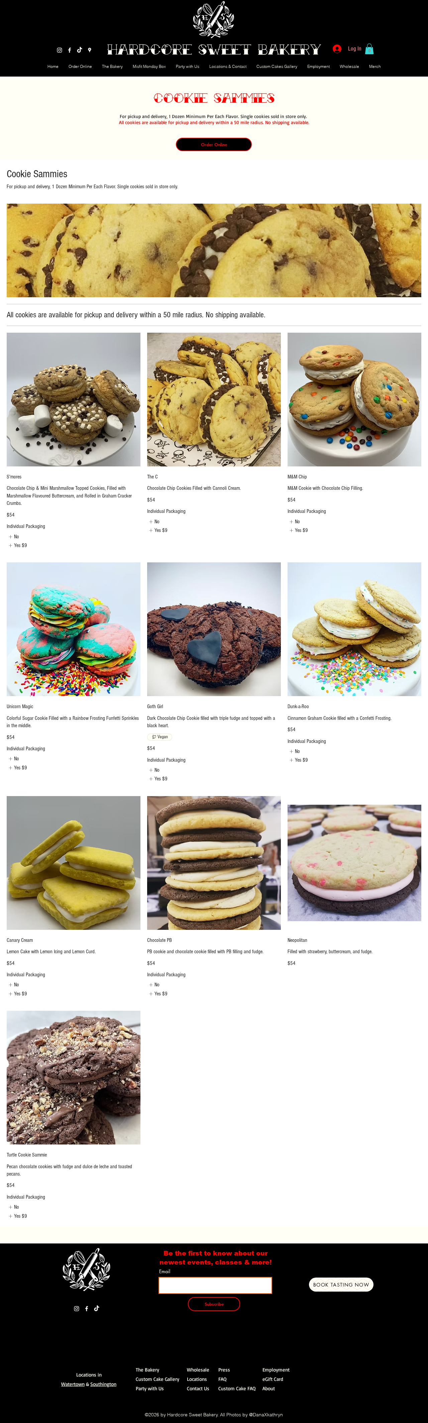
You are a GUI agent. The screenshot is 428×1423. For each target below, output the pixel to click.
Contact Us (198, 1388)
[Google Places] (89, 50)
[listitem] (13, 536)
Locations (197, 1379)
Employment (276, 1369)
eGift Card (272, 1379)
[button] (369, 48)
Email (164, 1271)
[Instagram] (59, 50)
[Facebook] (69, 50)
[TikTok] (79, 50)
